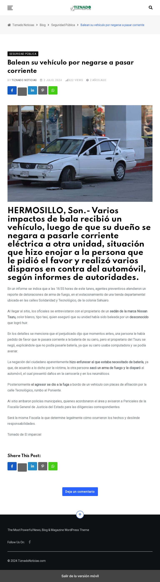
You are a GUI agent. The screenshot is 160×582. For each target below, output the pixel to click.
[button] (10, 8)
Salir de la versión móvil (80, 576)
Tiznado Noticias (24, 80)
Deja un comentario (80, 491)
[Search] (150, 7)
